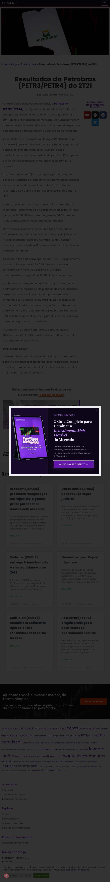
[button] (97, 410)
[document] (55, 441)
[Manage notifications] (6, 875)
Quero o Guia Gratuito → (73, 464)
